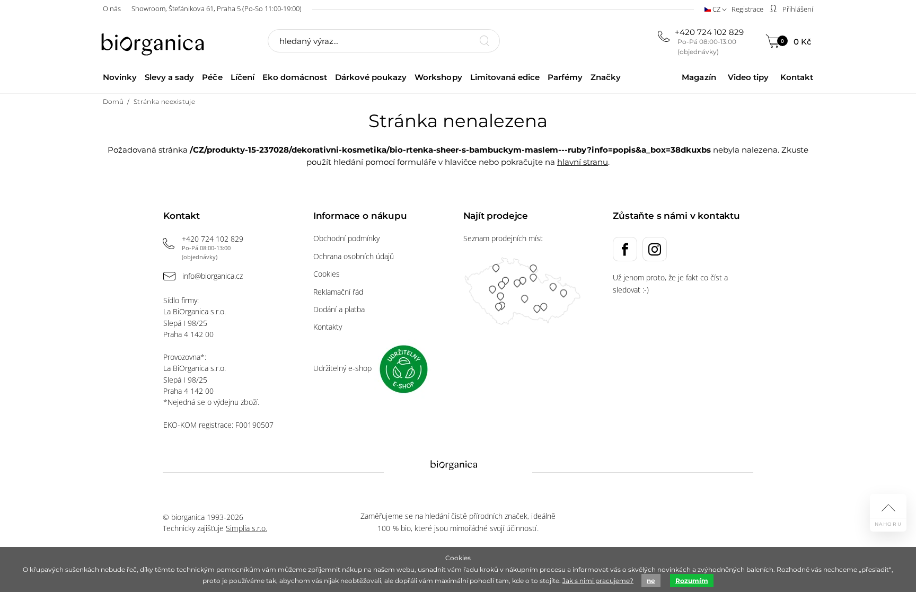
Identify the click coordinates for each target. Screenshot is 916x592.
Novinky (120, 77)
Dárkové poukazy (371, 77)
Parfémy (565, 77)
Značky (606, 77)
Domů (113, 101)
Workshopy (438, 77)
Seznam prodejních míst (503, 238)
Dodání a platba (339, 309)
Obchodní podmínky (346, 238)
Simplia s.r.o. (246, 528)
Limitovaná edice (505, 77)
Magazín (699, 77)
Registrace (747, 9)
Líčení (242, 77)
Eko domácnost (294, 77)
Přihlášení (797, 9)
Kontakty (327, 327)
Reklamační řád (338, 292)
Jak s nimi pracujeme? (597, 581)
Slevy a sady (169, 77)
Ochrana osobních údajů (353, 256)
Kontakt (796, 77)
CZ (716, 9)
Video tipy (748, 77)
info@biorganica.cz (212, 276)
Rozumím (691, 581)
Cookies (326, 274)
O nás (112, 8)
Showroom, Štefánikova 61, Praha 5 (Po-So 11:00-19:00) (216, 8)
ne (651, 581)
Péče (212, 77)
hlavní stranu (582, 162)
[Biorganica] (155, 41)
